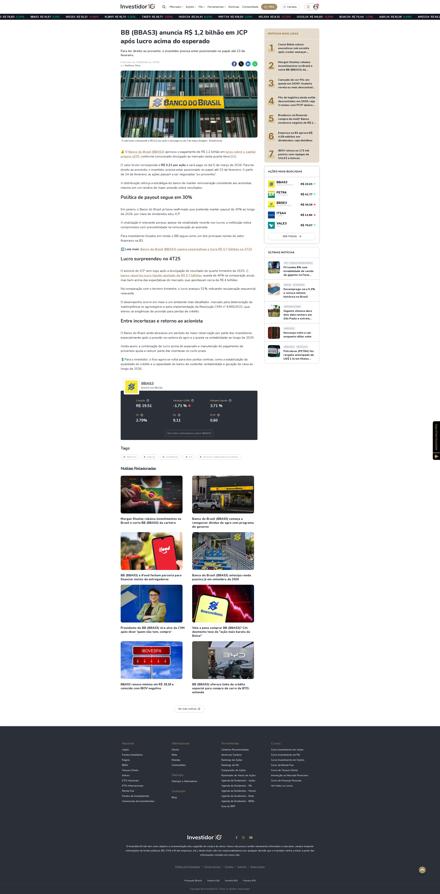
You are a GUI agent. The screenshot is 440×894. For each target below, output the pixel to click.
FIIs (201, 6)
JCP (190, 457)
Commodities (179, 765)
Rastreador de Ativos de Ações (238, 775)
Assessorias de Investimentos (138, 801)
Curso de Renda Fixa (282, 765)
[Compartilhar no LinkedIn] (248, 63)
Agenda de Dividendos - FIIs (236, 785)
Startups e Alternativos (184, 781)
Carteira (291, 6)
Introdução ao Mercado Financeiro (289, 775)
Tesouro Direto (130, 770)
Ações (190, 6)
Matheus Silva (132, 65)
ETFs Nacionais (130, 780)
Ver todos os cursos (282, 785)
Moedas (176, 760)
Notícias (233, 6)
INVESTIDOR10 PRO (436, 437)
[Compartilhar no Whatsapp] (254, 63)
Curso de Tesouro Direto (284, 770)
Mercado (175, 6)
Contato (229, 866)
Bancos (151, 457)
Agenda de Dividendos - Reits (237, 796)
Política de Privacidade (187, 866)
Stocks (175, 749)
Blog (174, 797)
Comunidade (250, 6)
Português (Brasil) (193, 880)
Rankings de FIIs (230, 765)
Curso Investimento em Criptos (287, 760)
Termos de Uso (212, 866)
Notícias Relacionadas (138, 468)
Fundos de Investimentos (135, 796)
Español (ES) (231, 880)
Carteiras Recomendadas (235, 749)
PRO (271, 6)
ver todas (290, 236)
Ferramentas (216, 6)
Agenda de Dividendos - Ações (238, 780)
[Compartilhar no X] (241, 63)
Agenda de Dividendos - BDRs (238, 801)
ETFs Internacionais (132, 785)
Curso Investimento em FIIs (285, 754)
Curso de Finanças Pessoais (286, 780)
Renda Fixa (128, 791)
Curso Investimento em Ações (287, 749)
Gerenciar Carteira (231, 754)
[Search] (164, 7)
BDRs (125, 765)
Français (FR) (249, 880)
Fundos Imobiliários (132, 754)
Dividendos (172, 457)
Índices (126, 775)
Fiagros (126, 760)
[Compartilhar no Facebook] (234, 63)
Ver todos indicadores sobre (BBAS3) (189, 433)
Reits (174, 754)
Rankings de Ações (231, 760)
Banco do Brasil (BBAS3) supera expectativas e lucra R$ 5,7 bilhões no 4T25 (196, 249)
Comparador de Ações (233, 770)
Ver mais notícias (187, 708)
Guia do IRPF (228, 806)
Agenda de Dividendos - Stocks (238, 791)
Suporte (242, 866)
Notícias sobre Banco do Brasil (220, 457)
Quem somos (257, 866)
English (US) (213, 880)
